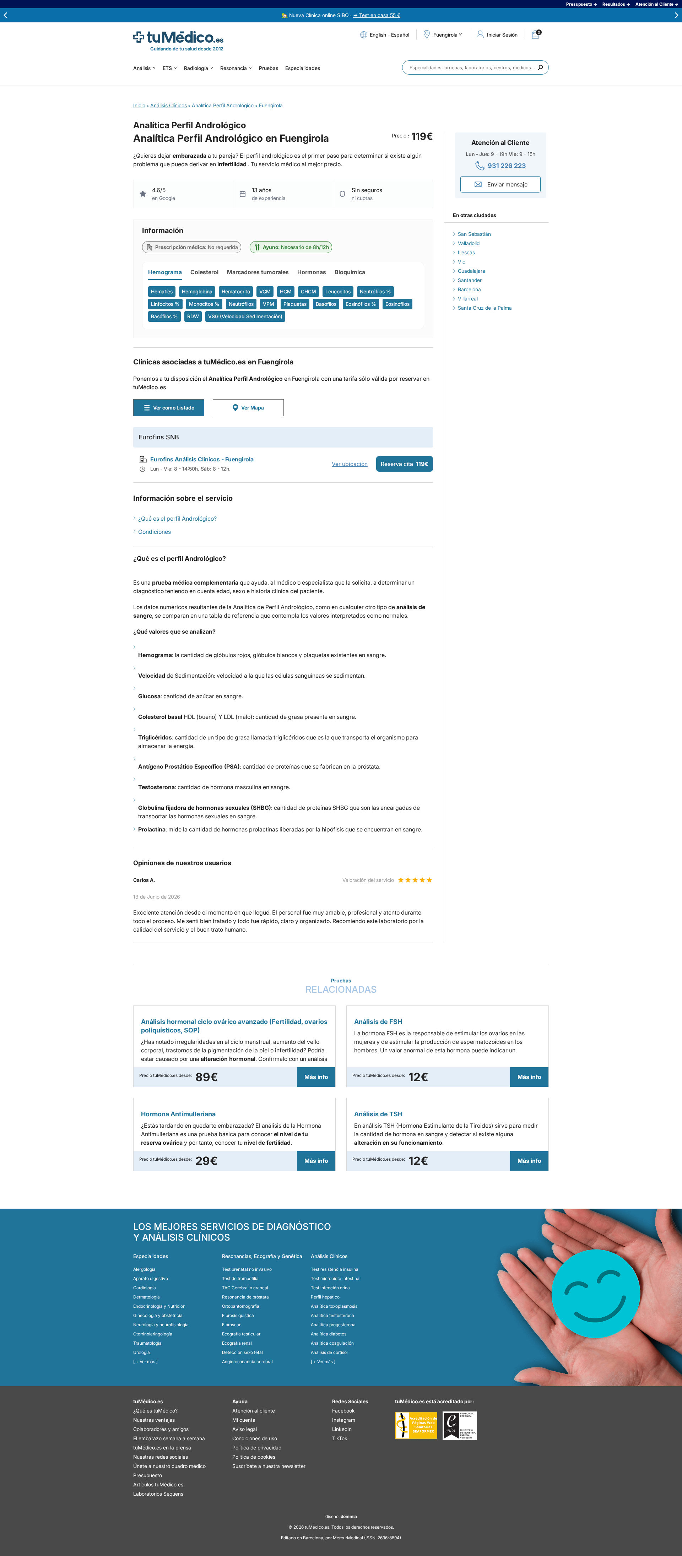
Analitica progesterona (333, 1324)
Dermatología (146, 1297)
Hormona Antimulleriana (178, 1114)
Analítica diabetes (328, 1334)
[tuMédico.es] (178, 37)
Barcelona (469, 289)
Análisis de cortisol (329, 1352)
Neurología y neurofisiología (161, 1324)
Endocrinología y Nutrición (159, 1306)
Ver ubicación (350, 463)
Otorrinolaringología (152, 1334)
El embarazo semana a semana (169, 1438)
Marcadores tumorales (258, 272)
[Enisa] (460, 1425)
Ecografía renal (237, 1343)
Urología (141, 1352)
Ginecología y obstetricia (158, 1315)
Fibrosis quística (238, 1315)
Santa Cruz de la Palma (485, 308)
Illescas (466, 252)
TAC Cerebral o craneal (245, 1287)
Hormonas (311, 272)
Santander (470, 280)
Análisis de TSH (378, 1114)
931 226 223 (507, 165)
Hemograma (165, 272)
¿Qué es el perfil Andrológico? (177, 518)
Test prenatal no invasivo (247, 1269)
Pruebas (268, 68)
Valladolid (469, 243)
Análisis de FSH (378, 1021)
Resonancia (233, 68)
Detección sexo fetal (242, 1352)
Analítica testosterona (332, 1315)
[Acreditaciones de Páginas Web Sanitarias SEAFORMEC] (416, 1425)
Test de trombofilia (240, 1278)
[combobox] (475, 67)
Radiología (196, 68)
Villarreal (468, 299)
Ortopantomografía (240, 1306)
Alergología (144, 1269)
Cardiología (144, 1287)
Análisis (142, 68)
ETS (167, 68)
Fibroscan (232, 1324)
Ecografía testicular (241, 1334)
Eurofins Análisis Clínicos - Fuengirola (202, 459)
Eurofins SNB (159, 437)
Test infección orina (330, 1287)
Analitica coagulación (332, 1343)
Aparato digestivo (150, 1278)
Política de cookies (253, 1457)
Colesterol (204, 272)
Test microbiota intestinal (336, 1278)
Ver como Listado (173, 408)
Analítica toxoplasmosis (334, 1306)
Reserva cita (404, 463)
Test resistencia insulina (334, 1269)
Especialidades (302, 68)
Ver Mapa (252, 408)
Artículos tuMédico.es (158, 1484)
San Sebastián (474, 234)
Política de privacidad (256, 1447)
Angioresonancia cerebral (247, 1361)
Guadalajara (471, 271)
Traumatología (147, 1343)
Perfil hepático (325, 1297)
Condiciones (154, 531)
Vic (461, 262)
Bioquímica (350, 272)
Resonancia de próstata (245, 1297)
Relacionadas (341, 986)
